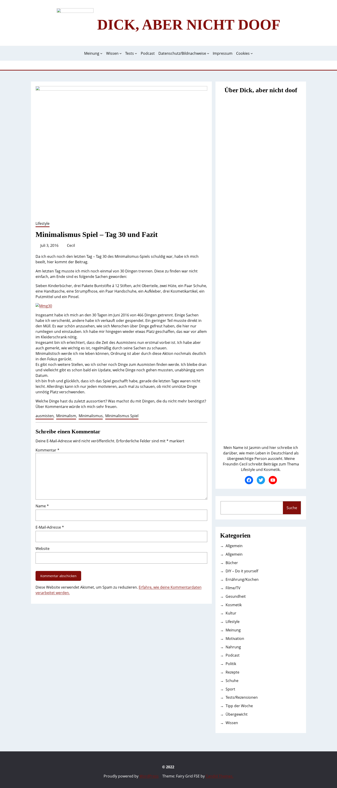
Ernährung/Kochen (242, 579)
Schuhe (232, 680)
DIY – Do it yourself (242, 570)
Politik (231, 663)
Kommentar (47, 450)
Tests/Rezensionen (242, 697)
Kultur (231, 613)
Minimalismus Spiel (121, 415)
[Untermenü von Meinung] (101, 53)
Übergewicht (237, 714)
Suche (292, 507)
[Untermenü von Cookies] (252, 53)
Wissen (232, 722)
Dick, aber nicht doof (188, 24)
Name (42, 505)
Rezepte (232, 672)
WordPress (149, 776)
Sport (230, 689)
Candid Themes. (219, 776)
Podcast (233, 655)
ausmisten (45, 415)
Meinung (233, 630)
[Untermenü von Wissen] (120, 53)
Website (43, 548)
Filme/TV (233, 587)
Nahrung (233, 646)
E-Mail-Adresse (50, 527)
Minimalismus (91, 415)
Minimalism (66, 415)
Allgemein (234, 545)
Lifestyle (43, 223)
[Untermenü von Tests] (136, 53)
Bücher (232, 562)
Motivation (235, 638)
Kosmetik (234, 604)
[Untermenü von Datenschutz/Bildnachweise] (208, 53)
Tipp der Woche (239, 705)
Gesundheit (236, 596)
